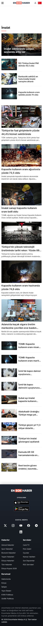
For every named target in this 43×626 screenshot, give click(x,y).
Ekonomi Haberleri (8, 553)
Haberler (5, 540)
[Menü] (2, 3)
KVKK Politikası (7, 595)
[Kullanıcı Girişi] (35, 3)
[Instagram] (13, 525)
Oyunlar (26, 553)
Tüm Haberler (6, 565)
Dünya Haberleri (7, 561)
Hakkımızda (6, 579)
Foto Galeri (27, 549)
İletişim (4, 587)
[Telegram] (36, 525)
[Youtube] (21, 525)
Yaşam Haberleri (7, 557)
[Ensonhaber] (21, 3)
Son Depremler (29, 561)
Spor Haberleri (7, 549)
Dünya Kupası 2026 (9, 568)
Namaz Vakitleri (29, 557)
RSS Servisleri (28, 565)
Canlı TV (26, 545)
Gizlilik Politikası (7, 599)
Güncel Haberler (7, 545)
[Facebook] (28, 525)
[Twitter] (5, 525)
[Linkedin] (21, 532)
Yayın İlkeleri (6, 591)
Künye (3, 583)
